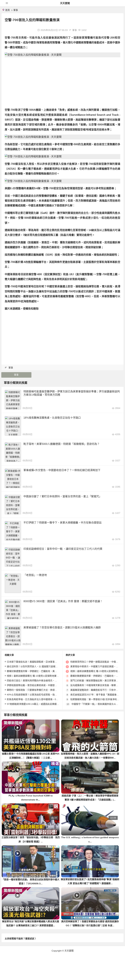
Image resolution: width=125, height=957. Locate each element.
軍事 (15, 10)
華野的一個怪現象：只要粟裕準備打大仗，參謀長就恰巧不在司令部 (41, 690)
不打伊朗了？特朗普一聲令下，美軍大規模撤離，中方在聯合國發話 (62, 522)
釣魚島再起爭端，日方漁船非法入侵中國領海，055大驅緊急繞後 (39, 699)
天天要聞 (65, 3)
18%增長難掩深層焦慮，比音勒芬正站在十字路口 (52, 417)
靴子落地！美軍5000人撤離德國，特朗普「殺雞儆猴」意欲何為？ (61, 444)
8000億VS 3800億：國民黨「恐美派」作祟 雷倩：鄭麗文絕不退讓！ (63, 601)
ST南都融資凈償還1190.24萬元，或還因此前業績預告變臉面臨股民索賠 (43, 704)
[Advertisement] (62, 82)
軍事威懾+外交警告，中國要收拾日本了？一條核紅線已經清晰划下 (61, 470)
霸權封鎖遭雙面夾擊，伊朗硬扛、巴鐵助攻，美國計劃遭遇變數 (39, 671)
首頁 (7, 10)
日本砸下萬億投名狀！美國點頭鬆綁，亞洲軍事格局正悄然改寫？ (40, 661)
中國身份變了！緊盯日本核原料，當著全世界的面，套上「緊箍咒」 (62, 496)
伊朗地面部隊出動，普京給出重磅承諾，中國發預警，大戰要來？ (40, 685)
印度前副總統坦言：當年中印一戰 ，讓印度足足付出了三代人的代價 (62, 548)
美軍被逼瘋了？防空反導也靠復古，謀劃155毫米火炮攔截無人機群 (62, 627)
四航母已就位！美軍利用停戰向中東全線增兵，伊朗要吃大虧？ (39, 680)
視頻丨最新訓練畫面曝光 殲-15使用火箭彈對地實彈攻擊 (35, 676)
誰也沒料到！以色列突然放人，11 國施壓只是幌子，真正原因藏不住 (41, 666)
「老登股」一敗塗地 (35, 575)
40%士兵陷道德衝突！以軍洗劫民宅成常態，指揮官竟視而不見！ (40, 694)
